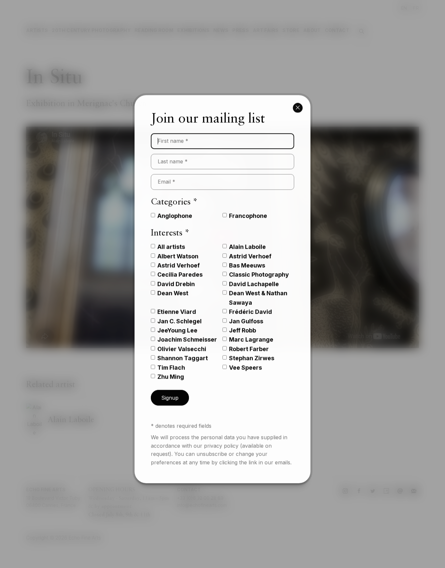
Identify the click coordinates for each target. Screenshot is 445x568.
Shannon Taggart (182, 353)
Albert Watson (177, 251)
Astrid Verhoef (250, 251)
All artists (171, 241)
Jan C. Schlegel (179, 316)
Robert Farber (249, 343)
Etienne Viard (176, 306)
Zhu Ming (170, 371)
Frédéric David (250, 306)
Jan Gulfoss (246, 316)
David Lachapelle (254, 279)
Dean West (172, 288)
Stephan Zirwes (251, 353)
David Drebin (176, 279)
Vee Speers (245, 362)
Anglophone (174, 210)
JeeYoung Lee (177, 325)
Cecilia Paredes (180, 269)
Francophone (248, 210)
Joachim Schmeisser (187, 334)
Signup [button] (170, 392)
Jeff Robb (242, 325)
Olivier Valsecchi (181, 343)
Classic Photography (259, 269)
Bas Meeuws (247, 260)
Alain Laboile (247, 241)
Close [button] (298, 102)
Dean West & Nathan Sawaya (258, 293)
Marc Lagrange (251, 334)
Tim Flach (171, 362)
